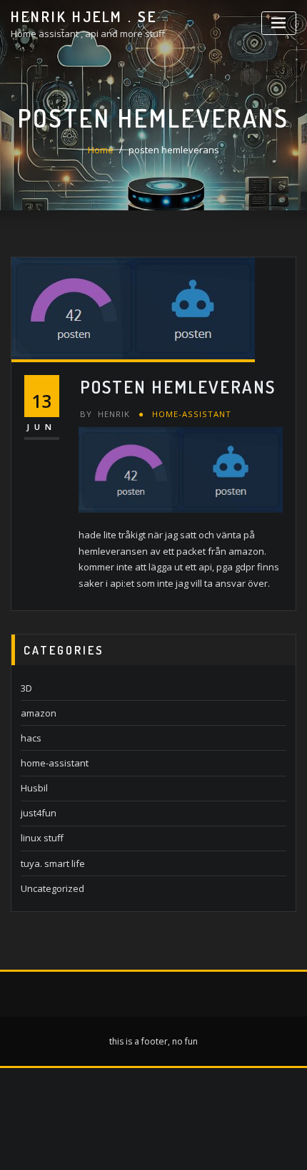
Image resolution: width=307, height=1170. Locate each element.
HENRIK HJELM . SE (84, 16)
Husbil (34, 787)
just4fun (38, 812)
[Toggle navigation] (278, 23)
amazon (38, 713)
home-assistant (191, 414)
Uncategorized (52, 888)
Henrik (105, 414)
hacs (31, 738)
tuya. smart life (53, 863)
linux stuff (42, 837)
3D (26, 688)
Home (101, 149)
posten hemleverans (174, 149)
